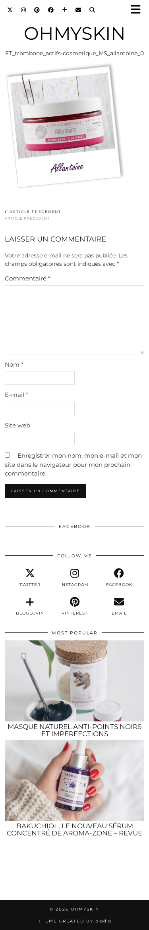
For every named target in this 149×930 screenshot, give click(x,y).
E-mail (16, 394)
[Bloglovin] (65, 10)
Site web (17, 425)
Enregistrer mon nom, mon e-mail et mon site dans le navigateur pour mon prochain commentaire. (73, 464)
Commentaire (27, 278)
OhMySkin (75, 33)
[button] (138, 10)
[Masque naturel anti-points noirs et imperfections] (74, 680)
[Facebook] (51, 10)
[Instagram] (23, 10)
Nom (14, 364)
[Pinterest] (37, 10)
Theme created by (74, 921)
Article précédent (33, 215)
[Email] (78, 10)
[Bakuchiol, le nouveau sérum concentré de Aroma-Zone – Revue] (74, 780)
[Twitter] (10, 10)
